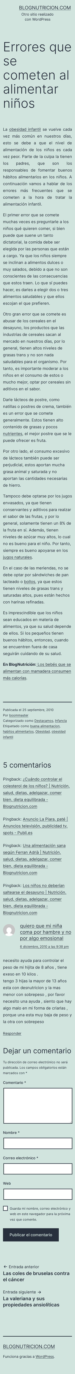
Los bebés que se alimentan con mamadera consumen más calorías (37, 671)
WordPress (45, 1356)
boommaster (18, 715)
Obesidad (42, 731)
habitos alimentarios (18, 731)
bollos (29, 581)
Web (7, 1183)
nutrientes (12, 433)
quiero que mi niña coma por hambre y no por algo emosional (45, 932)
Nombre (11, 1132)
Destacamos (43, 721)
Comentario (14, 1082)
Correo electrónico (20, 1158)
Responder (12, 1033)
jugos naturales (17, 557)
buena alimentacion (45, 726)
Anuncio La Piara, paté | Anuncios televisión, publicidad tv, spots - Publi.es (35, 826)
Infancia (61, 721)
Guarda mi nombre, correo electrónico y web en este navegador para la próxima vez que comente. (40, 1213)
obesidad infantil (25, 129)
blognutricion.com (45, 8)
